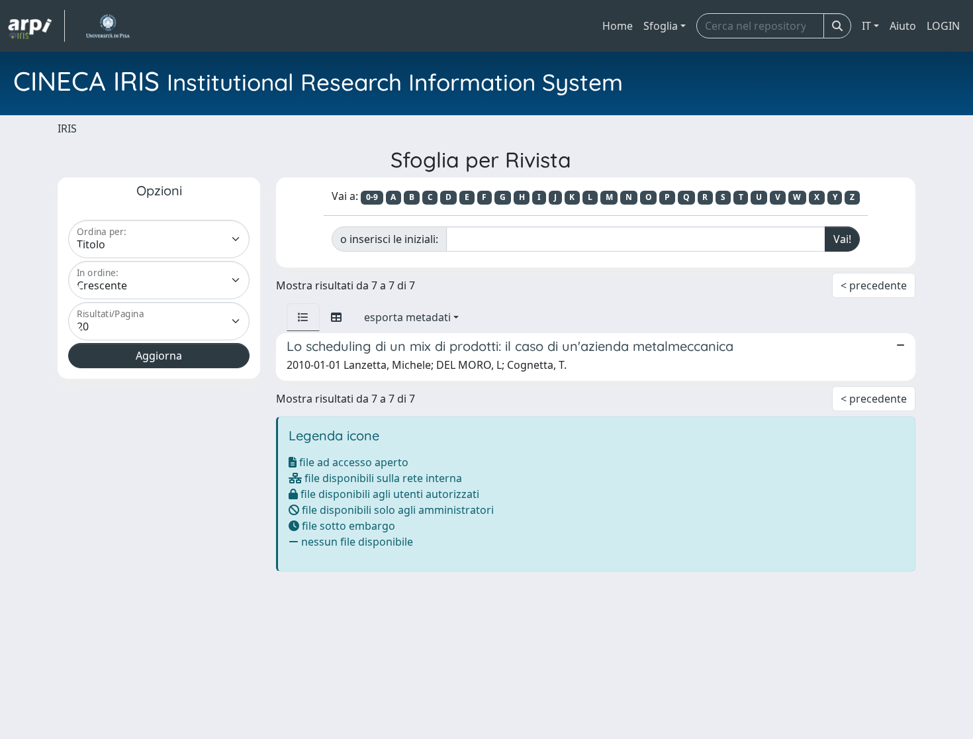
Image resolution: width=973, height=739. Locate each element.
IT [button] (866, 26)
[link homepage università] (107, 26)
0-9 (372, 197)
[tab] (303, 317)
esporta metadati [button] (407, 317)
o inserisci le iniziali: (389, 239)
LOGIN (943, 26)
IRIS (67, 128)
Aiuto (903, 26)
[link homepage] (36, 26)
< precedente (874, 285)
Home (617, 26)
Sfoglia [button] (660, 26)
